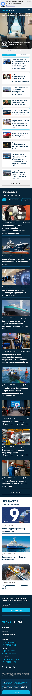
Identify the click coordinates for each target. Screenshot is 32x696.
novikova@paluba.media (10, 659)
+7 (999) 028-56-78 (9, 662)
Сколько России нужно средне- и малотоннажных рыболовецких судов (20, 112)
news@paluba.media (9, 642)
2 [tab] (10, 50)
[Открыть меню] (28, 10)
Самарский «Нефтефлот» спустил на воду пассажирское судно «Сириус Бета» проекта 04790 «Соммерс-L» (20, 91)
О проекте (5, 627)
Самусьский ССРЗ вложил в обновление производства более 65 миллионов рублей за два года (20, 123)
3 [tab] (13, 50)
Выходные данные (8, 634)
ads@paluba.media (8, 651)
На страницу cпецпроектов (10, 504)
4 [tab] (15, 50)
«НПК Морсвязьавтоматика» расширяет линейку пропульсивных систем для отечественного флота (20, 78)
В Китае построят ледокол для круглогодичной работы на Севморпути (20, 135)
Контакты (5, 631)
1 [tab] (8, 50)
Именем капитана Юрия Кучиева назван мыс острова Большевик (19, 102)
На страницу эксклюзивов (10, 196)
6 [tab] (20, 50)
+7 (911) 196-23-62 (9, 645)
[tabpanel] (16, 29)
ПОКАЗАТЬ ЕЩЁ (16, 183)
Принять (16, 692)
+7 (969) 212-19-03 (9, 653)
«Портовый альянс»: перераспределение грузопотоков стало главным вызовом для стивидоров (19, 174)
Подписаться (17, 610)
